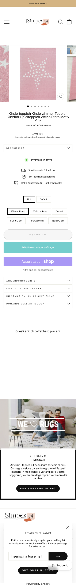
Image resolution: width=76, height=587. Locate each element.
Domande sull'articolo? (25, 304)
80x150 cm (16, 220)
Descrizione (15, 148)
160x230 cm (37, 220)
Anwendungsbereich (22, 281)
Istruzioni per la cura (24, 288)
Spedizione (36, 137)
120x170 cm (58, 220)
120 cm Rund (40, 211)
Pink (29, 199)
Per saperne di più (38, 488)
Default (44, 199)
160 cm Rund (18, 211)
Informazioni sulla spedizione (30, 296)
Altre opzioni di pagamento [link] (38, 269)
